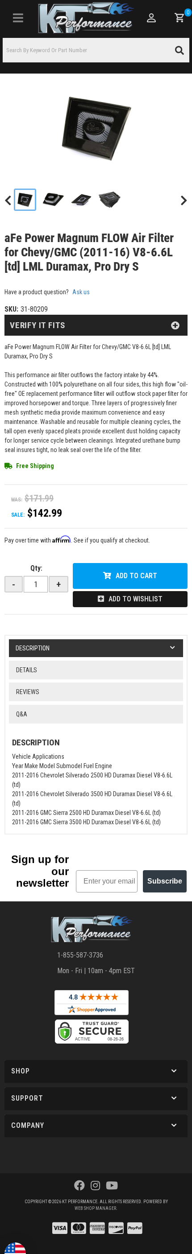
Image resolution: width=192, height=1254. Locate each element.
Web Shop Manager (95, 1208)
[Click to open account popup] (151, 18)
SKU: (11, 309)
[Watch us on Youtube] (112, 1186)
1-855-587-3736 (80, 955)
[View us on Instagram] (95, 1186)
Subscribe (164, 881)
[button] (96, 50)
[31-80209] (96, 128)
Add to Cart (136, 575)
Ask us (81, 292)
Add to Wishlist (136, 599)
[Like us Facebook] (79, 1186)
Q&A (21, 714)
